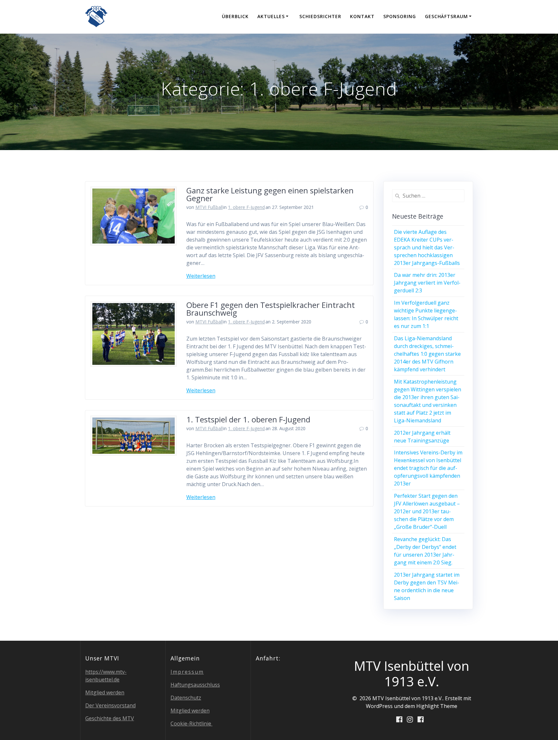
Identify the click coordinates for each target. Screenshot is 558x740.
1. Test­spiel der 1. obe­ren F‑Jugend (248, 419)
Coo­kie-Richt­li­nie (191, 723)
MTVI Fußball (209, 207)
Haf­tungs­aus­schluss (195, 684)
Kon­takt (362, 16)
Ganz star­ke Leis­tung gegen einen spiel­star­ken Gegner (270, 194)
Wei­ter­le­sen (200, 275)
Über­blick (235, 16)
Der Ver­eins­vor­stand (110, 705)
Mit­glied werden (104, 692)
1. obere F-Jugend (246, 207)
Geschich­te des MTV (109, 718)
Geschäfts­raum (446, 16)
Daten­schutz (185, 697)
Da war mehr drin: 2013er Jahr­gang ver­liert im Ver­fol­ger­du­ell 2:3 (427, 282)
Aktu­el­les (271, 16)
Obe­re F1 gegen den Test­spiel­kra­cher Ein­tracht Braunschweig (270, 308)
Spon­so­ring (399, 16)
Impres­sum (187, 671)
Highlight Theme (436, 706)
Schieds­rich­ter (320, 16)
